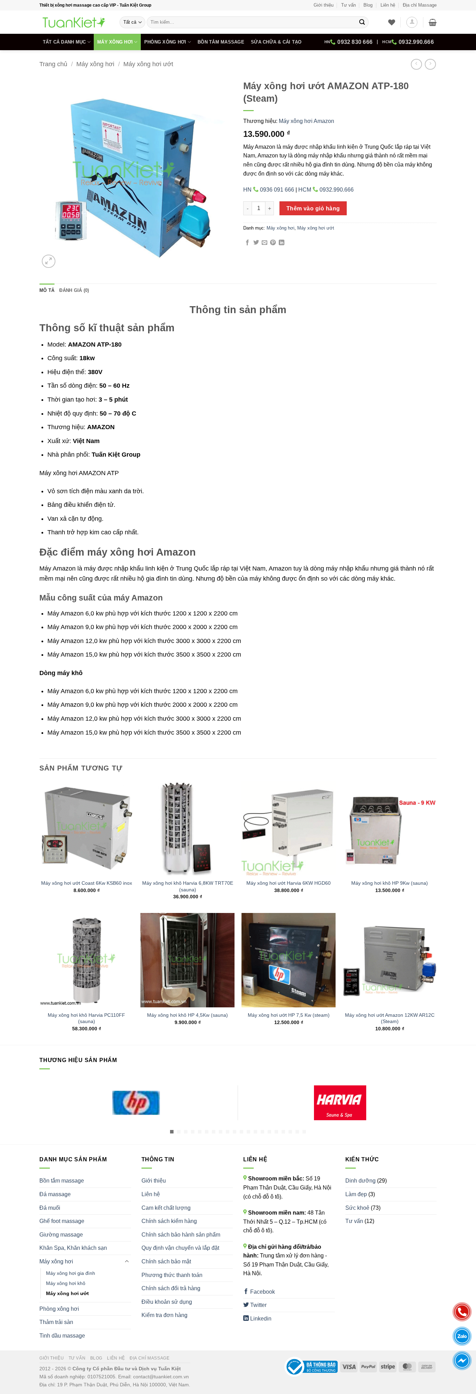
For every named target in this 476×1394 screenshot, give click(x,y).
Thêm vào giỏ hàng (313, 208)
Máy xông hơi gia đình (70, 1273)
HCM (408, 42)
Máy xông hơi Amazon (306, 121)
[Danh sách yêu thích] (391, 22)
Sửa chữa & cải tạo (276, 42)
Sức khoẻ (357, 1208)
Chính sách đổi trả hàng (170, 1288)
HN (348, 42)
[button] (411, 22)
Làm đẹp (356, 1194)
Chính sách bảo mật (166, 1261)
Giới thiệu (323, 5)
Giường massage (61, 1235)
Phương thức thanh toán (171, 1275)
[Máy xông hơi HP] (136, 1103)
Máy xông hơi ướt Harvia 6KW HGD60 (288, 883)
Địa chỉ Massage (420, 5)
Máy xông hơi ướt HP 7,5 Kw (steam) (289, 1015)
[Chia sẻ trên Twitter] (256, 243)
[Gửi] (362, 22)
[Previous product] (430, 64)
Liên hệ (388, 5)
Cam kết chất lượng (166, 1208)
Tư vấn (348, 5)
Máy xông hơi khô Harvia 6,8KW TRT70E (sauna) (187, 886)
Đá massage (55, 1194)
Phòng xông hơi (165, 42)
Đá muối (49, 1208)
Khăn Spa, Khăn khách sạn (73, 1248)
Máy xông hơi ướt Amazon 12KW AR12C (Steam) (390, 1018)
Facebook (262, 1292)
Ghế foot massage (61, 1221)
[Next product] (416, 64)
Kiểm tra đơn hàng (164, 1315)
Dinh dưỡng (360, 1181)
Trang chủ (53, 64)
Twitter (258, 1305)
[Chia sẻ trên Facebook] (247, 243)
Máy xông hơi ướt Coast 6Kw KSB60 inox (86, 883)
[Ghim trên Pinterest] (273, 243)
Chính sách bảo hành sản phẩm (180, 1235)
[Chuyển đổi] (127, 1261)
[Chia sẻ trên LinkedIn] (281, 243)
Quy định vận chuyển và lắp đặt (180, 1248)
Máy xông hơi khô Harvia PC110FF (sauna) (86, 1018)
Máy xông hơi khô (65, 1283)
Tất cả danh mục (64, 42)
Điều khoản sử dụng (166, 1302)
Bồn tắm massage (221, 42)
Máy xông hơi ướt (148, 64)
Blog (368, 5)
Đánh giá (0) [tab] (74, 290)
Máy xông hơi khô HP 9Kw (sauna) (389, 883)
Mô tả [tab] (46, 290)
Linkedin (260, 1319)
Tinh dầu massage (62, 1336)
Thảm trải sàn (56, 1322)
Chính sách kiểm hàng (169, 1221)
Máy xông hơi (115, 42)
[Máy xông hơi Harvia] (340, 1103)
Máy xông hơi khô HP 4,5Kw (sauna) (187, 1015)
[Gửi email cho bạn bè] (264, 243)
